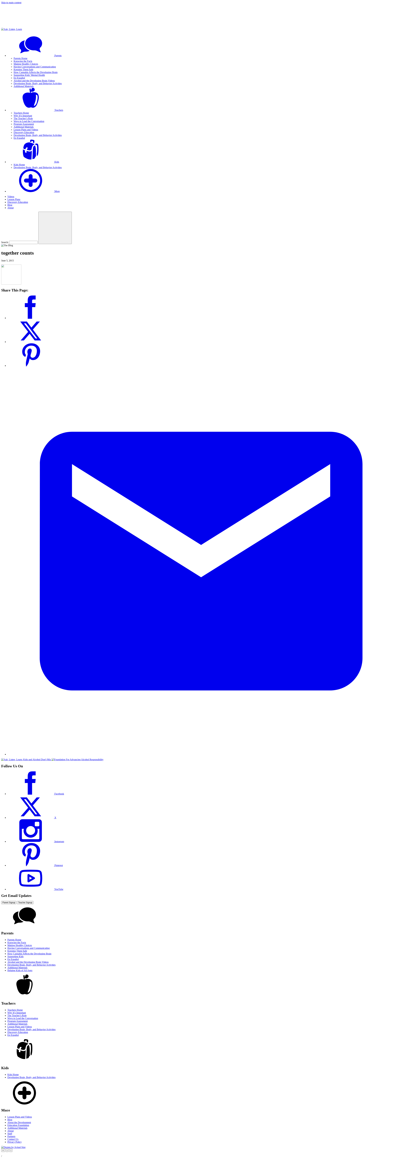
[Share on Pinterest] (30, 365)
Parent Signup (8, 902)
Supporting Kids (15, 956)
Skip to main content (11, 2)
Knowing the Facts (23, 61)
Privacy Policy (14, 1142)
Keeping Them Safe (23, 69)
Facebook (59, 793)
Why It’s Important (23, 115)
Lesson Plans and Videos (26, 129)
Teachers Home (21, 113)
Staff (9, 1133)
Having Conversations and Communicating (35, 66)
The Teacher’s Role (23, 118)
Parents (58, 55)
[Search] (55, 228)
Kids (56, 162)
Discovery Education (24, 132)
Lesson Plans (13, 199)
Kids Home (19, 164)
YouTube (58, 889)
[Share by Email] (201, 754)
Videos (10, 196)
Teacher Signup (25, 902)
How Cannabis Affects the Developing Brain (36, 72)
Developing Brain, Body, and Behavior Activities (38, 83)
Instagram (59, 841)
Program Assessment (24, 124)
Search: (5, 242)
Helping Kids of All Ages (19, 970)
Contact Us (12, 1139)
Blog (9, 205)
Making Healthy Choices (26, 64)
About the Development (19, 1122)
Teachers (58, 110)
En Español (19, 78)
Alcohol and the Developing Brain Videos (34, 80)
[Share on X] (30, 341)
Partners (11, 1136)
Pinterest (58, 865)
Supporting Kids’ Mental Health (29, 75)
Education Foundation (18, 1125)
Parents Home (20, 58)
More (57, 191)
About (10, 207)
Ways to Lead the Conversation (29, 121)
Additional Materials (24, 86)
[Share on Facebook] (30, 318)
